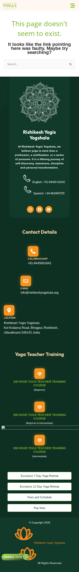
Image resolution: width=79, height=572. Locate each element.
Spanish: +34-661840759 (48, 193)
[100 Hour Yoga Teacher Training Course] (39, 373)
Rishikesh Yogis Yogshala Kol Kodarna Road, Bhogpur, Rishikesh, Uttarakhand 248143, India (31, 327)
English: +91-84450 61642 (48, 182)
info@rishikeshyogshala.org (39, 292)
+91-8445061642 (39, 263)
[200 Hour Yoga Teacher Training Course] (39, 407)
